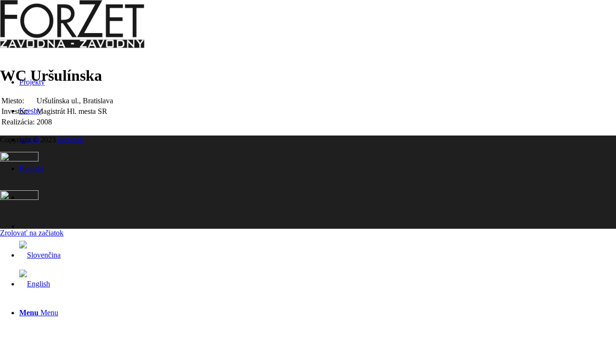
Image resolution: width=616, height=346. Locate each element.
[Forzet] (72, 45)
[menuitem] (317, 312)
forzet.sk (71, 140)
